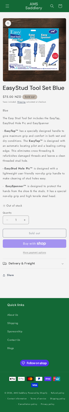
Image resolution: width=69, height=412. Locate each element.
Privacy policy (47, 404)
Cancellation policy (27, 404)
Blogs (10, 348)
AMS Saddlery (20, 392)
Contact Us (13, 340)
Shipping (21, 102)
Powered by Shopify (37, 392)
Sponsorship (14, 331)
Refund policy (57, 392)
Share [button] (10, 275)
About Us (12, 315)
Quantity (7, 212)
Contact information (17, 398)
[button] (7, 6)
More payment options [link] (34, 252)
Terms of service (38, 398)
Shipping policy (58, 398)
